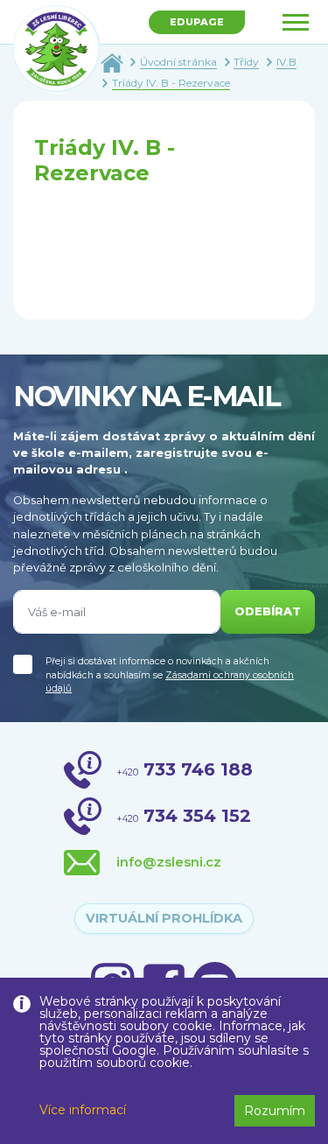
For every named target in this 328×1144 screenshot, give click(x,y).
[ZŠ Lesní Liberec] (57, 49)
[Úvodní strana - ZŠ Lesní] (112, 61)
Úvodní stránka (178, 61)
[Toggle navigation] (295, 22)
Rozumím (274, 1111)
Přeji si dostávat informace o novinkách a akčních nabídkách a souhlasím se (169, 675)
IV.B (286, 61)
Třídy (246, 61)
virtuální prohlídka (164, 918)
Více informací (82, 1110)
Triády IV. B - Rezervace (171, 82)
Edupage (197, 22)
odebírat (267, 611)
